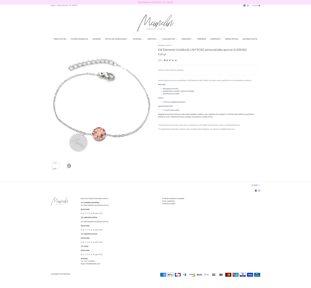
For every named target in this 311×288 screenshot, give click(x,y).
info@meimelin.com (93, 264)
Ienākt (53, 5)
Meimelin (161, 45)
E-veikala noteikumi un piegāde (173, 198)
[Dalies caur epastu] (176, 60)
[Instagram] (248, 5)
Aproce (168, 45)
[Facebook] (245, 5)
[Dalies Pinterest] (170, 60)
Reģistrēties (63, 5)
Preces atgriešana (168, 201)
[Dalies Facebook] (165, 60)
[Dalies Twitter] (167, 60)
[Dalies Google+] (173, 60)
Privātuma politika (168, 203)
